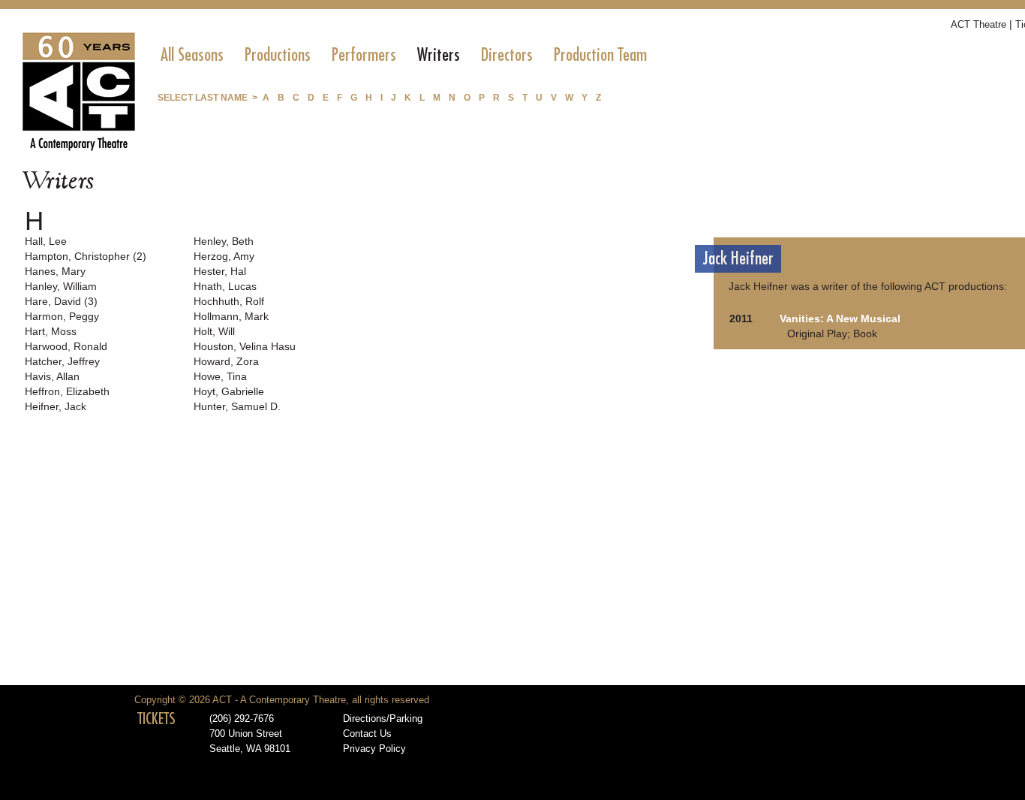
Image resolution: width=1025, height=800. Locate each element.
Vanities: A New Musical (840, 318)
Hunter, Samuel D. (237, 406)
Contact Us (367, 734)
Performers (364, 55)
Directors (507, 55)
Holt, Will (214, 331)
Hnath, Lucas (225, 286)
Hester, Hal (220, 271)
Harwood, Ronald (66, 346)
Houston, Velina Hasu (245, 346)
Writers (438, 55)
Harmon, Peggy (62, 316)
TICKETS (156, 719)
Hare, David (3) (61, 301)
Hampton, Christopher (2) (85, 256)
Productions (278, 55)
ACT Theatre (978, 24)
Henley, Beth (224, 241)
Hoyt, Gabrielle (229, 391)
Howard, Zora (226, 361)
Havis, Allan (52, 376)
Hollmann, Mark (231, 316)
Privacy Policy (374, 749)
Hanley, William (61, 286)
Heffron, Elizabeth (67, 391)
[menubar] (403, 55)
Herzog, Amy (224, 256)
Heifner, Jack (55, 406)
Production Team (600, 55)
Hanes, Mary (55, 271)
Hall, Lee (46, 241)
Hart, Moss (51, 331)
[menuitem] (192, 55)
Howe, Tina (220, 376)
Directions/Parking (382, 719)
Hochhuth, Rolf (229, 301)
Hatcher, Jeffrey (62, 361)
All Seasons (192, 55)
